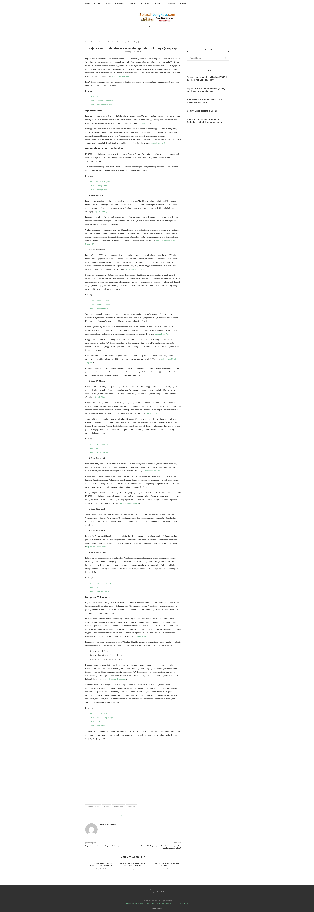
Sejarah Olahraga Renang (100, 186)
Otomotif (159, 4)
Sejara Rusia (94, 448)
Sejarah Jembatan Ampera (100, 181)
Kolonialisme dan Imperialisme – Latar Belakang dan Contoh (204, 101)
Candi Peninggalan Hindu (100, 304)
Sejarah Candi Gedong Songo (101, 718)
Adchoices (160, 903)
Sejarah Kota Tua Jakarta (159, 143)
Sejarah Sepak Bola (153, 413)
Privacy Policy (150, 903)
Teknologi (171, 4)
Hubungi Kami (138, 903)
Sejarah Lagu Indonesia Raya (101, 105)
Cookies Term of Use (181, 903)
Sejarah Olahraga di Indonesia (101, 101)
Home (87, 4)
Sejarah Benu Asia (162, 334)
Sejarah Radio (95, 97)
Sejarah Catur (144, 123)
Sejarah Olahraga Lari (103, 211)
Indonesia (119, 4)
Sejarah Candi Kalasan (98, 713)
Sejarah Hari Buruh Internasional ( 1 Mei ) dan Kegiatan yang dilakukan (206, 89)
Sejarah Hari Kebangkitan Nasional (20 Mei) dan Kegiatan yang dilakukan (207, 78)
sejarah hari (118, 806)
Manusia (134, 4)
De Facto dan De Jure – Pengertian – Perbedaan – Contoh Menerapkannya (204, 120)
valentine (131, 806)
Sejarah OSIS (95, 722)
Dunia (108, 4)
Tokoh (183, 4)
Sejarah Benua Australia (99, 444)
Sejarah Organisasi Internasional (202, 111)
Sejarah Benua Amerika (99, 452)
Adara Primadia (136, 52)
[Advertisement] (133, 771)
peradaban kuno (93, 806)
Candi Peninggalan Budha (100, 300)
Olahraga (146, 4)
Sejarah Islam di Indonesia (135, 269)
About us (129, 903)
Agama (97, 4)
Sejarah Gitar (100, 397)
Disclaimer (169, 903)
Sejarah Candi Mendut (120, 76)
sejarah (106, 806)
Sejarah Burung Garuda (99, 190)
